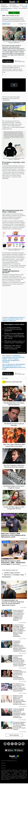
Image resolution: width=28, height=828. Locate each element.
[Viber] (12, 743)
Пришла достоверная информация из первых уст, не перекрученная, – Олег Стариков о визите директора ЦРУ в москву (14, 336)
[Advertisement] (14, 194)
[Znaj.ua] (14, 1)
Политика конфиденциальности (9, 760)
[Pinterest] (23, 743)
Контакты (3, 767)
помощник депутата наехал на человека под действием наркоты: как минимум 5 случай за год (13, 318)
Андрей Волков (6, 23)
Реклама (3, 763)
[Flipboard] (19, 743)
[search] (1, 1)
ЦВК (6, 378)
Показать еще (21, 352)
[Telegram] (8, 743)
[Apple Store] (9, 750)
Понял (14, 12)
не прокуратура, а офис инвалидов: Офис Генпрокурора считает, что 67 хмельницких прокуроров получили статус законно (13, 366)
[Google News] (15, 743)
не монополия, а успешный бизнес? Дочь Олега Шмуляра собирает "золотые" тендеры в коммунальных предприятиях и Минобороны (13, 359)
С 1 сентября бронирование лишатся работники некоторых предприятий (13, 328)
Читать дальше (14, 735)
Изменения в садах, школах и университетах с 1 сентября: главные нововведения (12, 347)
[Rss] (5, 743)
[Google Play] (19, 750)
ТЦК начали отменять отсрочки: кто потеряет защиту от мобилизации (14, 342)
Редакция (3, 765)
